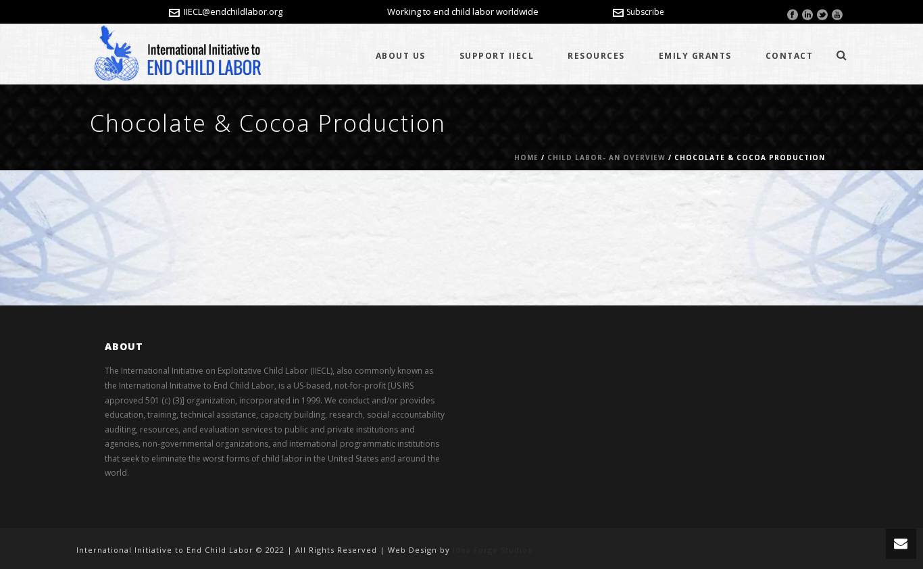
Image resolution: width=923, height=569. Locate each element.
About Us (401, 55)
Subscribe (645, 12)
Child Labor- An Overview (606, 157)
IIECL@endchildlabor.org (233, 11)
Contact (790, 55)
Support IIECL (496, 55)
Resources (596, 55)
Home (526, 157)
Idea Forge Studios (492, 550)
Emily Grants (695, 55)
